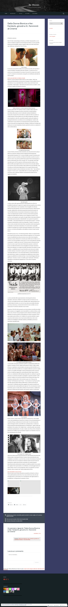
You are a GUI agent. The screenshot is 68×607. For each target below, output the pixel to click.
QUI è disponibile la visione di (14, 471)
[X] (8, 579)
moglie (34, 515)
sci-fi (37, 515)
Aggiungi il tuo (37, 533)
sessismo (40, 515)
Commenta (37, 562)
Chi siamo (27, 13)
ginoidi (23, 515)
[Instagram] (6, 579)
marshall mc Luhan (28, 515)
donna (11, 515)
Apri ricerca (63, 13)
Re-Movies (34, 5)
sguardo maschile (9, 516)
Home (6, 13)
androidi (8, 515)
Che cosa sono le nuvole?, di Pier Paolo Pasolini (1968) (17, 519)
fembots (14, 515)
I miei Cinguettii (52, 36)
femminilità (19, 515)
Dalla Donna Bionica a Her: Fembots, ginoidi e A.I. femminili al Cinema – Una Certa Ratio (26, 539)
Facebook (51, 28)
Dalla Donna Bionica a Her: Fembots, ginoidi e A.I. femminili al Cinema (23, 26)
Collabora (34, 13)
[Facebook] (4, 579)
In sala (20, 13)
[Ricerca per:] (56, 23)
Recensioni (12, 13)
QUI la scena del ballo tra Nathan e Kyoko (16, 78)
